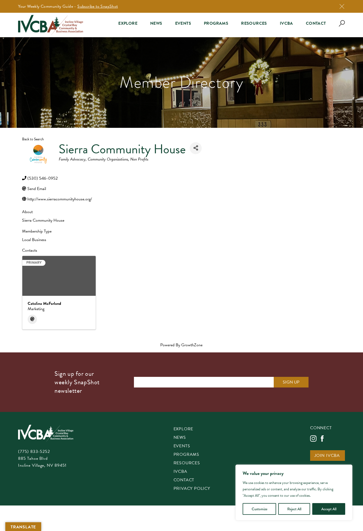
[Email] (32, 319)
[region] (293, 492)
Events (183, 23)
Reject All (294, 509)
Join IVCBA (327, 456)
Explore (127, 23)
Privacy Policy (192, 489)
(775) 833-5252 (34, 451)
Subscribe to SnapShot (97, 6)
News (156, 23)
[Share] (196, 148)
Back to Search (33, 139)
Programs (216, 23)
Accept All (328, 509)
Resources (254, 23)
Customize (259, 509)
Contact (316, 23)
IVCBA (286, 23)
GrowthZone (191, 345)
